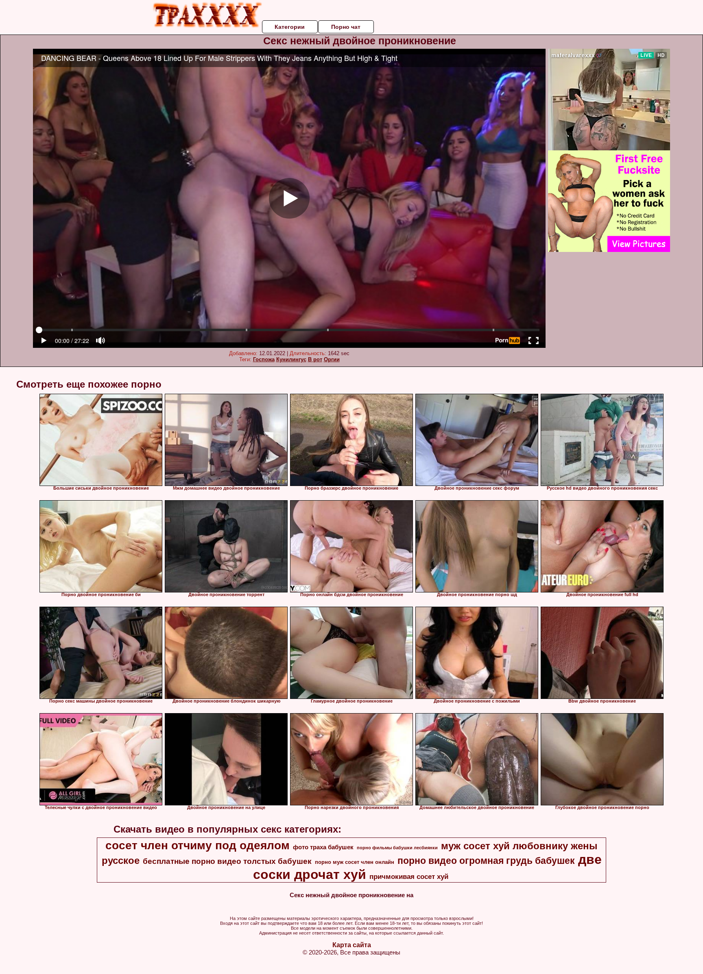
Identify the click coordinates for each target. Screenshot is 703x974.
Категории (290, 27)
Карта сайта (351, 944)
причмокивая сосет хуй (408, 876)
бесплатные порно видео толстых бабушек (227, 861)
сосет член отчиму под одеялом (197, 845)
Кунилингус (291, 359)
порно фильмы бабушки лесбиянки (397, 847)
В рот (315, 359)
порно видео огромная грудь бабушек (486, 860)
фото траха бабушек (323, 847)
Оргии (332, 359)
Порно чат (345, 27)
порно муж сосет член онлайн (354, 862)
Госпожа (264, 359)
